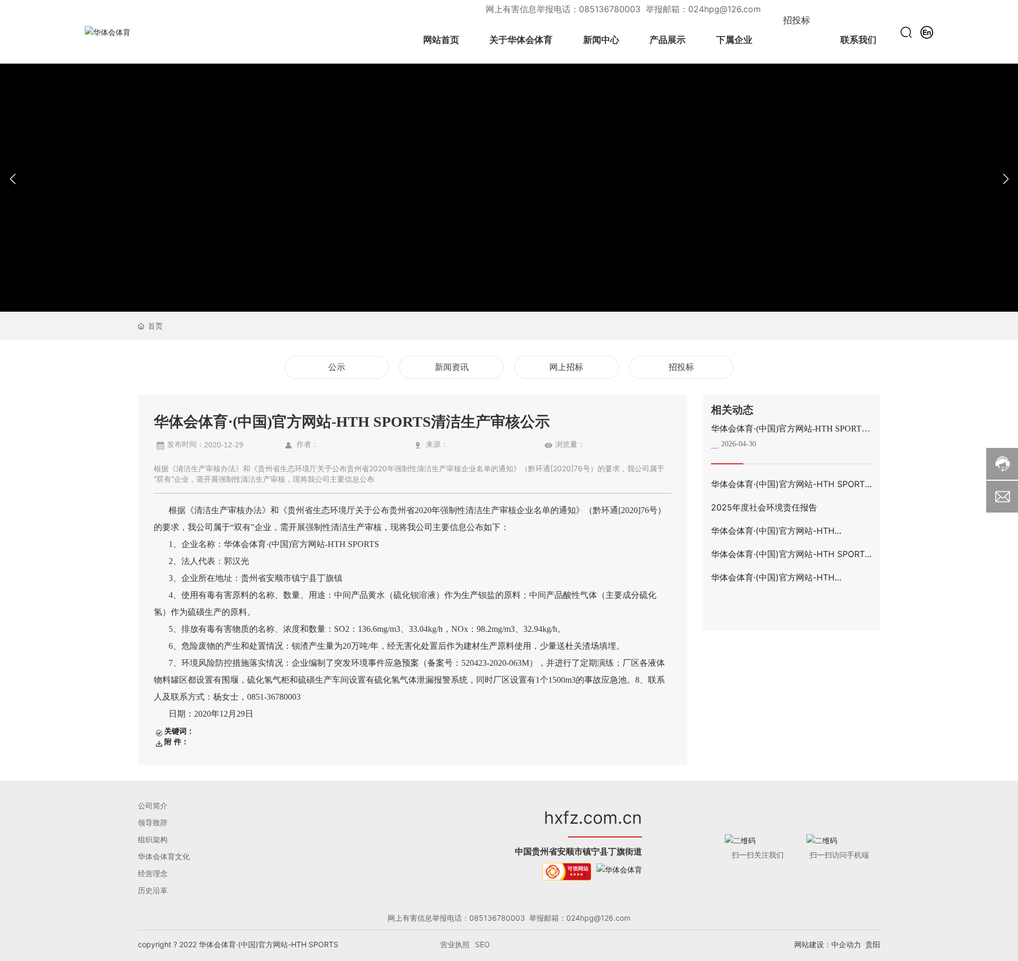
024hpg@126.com (724, 9)
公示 (336, 367)
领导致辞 (153, 822)
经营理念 (153, 873)
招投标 (681, 367)
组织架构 (153, 839)
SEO (482, 944)
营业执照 (455, 944)
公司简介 (153, 805)
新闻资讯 (452, 367)
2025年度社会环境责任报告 (764, 507)
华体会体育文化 (164, 856)
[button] (1005, 179)
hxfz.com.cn (593, 817)
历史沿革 (153, 890)
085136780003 (611, 9)
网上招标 (566, 367)
